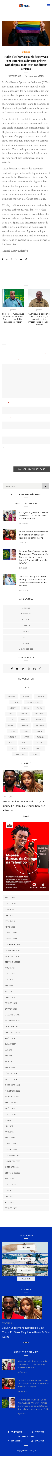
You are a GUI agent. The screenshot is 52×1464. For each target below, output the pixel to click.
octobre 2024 (12, 1039)
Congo (16, 702)
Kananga (39, 719)
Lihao (12, 731)
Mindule (25, 742)
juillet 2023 (10, 1127)
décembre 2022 (12, 1168)
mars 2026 (10, 940)
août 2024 (10, 1051)
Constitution (33, 702)
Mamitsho (12, 737)
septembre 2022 (12, 1185)
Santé (38, 748)
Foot (10, 714)
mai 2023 (9, 1139)
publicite (26, 626)
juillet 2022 (10, 1197)
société (26, 52)
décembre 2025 (12, 957)
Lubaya (39, 731)
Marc (27, 737)
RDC (12, 748)
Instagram (28, 1462)
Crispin (13, 708)
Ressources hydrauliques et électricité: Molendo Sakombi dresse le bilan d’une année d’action (13, 318)
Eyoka (39, 708)
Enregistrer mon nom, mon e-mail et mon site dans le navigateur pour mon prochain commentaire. (25, 457)
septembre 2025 (12, 975)
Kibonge (24, 725)
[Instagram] (34, 668)
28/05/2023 (23, 542)
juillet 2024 (10, 1057)
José (11, 719)
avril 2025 (9, 1004)
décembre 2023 (12, 1098)
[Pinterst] (40, 668)
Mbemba (40, 737)
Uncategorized (26, 649)
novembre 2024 (12, 1033)
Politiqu (40, 742)
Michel (11, 742)
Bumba (26, 696)
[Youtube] (29, 668)
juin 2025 (9, 992)
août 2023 (10, 1121)
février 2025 (11, 1016)
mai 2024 (9, 1068)
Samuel (25, 748)
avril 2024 (10, 1074)
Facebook (16, 1457)
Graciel (24, 714)
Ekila (26, 708)
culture (26, 608)
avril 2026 (10, 934)
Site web (6, 433)
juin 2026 (9, 922)
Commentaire (10, 360)
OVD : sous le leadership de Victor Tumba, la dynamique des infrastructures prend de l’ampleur (39, 319)
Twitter (39, 1457)
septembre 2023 (12, 1115)
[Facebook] (12, 668)
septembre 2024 (12, 1045)
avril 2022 (9, 1215)
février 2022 (11, 1221)
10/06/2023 (23, 590)
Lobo (25, 731)
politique (26, 620)
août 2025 (10, 981)
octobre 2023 (12, 1109)
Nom (5, 403)
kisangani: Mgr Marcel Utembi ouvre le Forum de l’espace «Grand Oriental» (33, 515)
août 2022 (10, 1191)
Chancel (40, 696)
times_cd (16, 76)
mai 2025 (9, 998)
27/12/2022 (23, 523)
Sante (26, 631)
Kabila (24, 719)
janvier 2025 (11, 1022)
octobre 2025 (12, 969)
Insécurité (39, 714)
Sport (26, 643)
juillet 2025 (10, 986)
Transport (20, 754)
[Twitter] (17, 668)
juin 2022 (9, 1203)
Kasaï (10, 725)
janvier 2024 (11, 1092)
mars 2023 (10, 1150)
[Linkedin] (23, 668)
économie (26, 614)
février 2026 (11, 945)
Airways (11, 696)
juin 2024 (9, 1063)
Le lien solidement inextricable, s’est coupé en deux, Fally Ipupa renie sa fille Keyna (34, 534)
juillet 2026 (10, 916)
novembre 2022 (12, 1174)
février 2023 (11, 1156)
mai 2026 (9, 928)
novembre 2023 (12, 1104)
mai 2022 (9, 1209)
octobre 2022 (12, 1180)
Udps (35, 754)
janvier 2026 (11, 951)
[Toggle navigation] (48, 5)
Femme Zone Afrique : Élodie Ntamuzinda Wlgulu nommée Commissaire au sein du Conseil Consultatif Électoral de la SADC (34, 557)
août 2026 (10, 910)
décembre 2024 (12, 1027)
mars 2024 (10, 1080)
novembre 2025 (12, 963)
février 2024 (11, 1086)
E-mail (6, 418)
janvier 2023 (11, 1162)
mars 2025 (10, 1010)
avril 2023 (10, 1145)
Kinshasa (40, 725)
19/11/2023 (23, 568)
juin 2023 (9, 1133)
